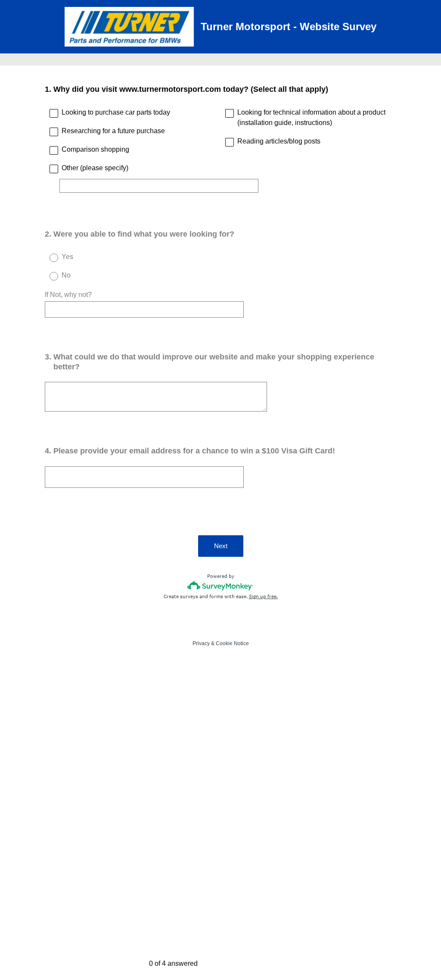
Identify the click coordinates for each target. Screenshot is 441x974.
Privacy (201, 643)
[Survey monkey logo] (220, 585)
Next (220, 545)
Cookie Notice (232, 643)
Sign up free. (263, 596)
